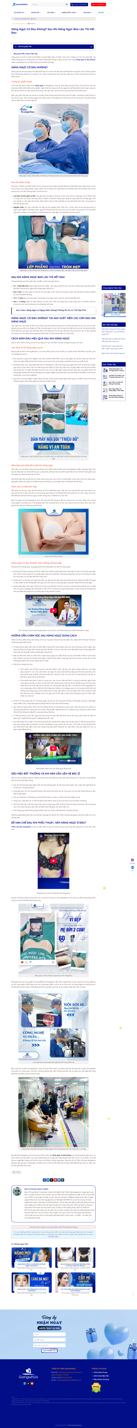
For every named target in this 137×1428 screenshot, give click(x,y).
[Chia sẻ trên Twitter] (48, 1180)
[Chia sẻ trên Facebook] (44, 1180)
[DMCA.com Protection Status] (96, 1388)
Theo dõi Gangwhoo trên (19, 23)
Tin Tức (101, 12)
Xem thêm (55, 1237)
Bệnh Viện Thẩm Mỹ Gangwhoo (113, 353)
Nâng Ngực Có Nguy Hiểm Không (41, 310)
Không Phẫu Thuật (69, 12)
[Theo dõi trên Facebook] (24, 1383)
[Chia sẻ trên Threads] (51, 1180)
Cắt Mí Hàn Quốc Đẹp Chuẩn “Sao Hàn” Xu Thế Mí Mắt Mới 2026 (75, 1290)
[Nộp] (66, 4)
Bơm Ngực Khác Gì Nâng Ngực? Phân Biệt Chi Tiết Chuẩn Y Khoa (116, 390)
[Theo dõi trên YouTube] (32, 1383)
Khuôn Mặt (35, 12)
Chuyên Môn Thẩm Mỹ (29, 19)
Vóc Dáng (50, 12)
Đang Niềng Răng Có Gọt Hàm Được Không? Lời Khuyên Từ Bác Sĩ (116, 396)
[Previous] (105, 305)
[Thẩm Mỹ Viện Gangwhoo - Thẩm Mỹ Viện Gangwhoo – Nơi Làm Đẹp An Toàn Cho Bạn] (19, 4)
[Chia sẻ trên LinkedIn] (59, 1180)
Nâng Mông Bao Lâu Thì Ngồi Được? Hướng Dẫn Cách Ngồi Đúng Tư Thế (116, 369)
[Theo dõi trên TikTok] (28, 1383)
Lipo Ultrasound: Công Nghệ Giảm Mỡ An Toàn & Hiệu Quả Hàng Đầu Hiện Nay (75, 1265)
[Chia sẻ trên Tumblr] (62, 1180)
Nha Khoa (87, 12)
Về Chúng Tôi (19, 12)
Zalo (132, 870)
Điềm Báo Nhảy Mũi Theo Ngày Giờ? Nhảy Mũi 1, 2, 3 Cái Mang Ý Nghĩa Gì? (113, 331)
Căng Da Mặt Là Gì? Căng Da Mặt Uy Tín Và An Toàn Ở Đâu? (31, 1290)
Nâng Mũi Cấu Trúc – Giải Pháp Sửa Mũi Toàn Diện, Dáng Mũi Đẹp (31, 1265)
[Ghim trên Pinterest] (55, 1180)
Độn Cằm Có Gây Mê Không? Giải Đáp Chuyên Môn (116, 383)
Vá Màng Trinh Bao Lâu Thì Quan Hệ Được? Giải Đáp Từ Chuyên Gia (116, 376)
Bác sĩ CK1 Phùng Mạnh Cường (66, 1227)
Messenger (132, 863)
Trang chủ (17, 19)
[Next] (122, 305)
